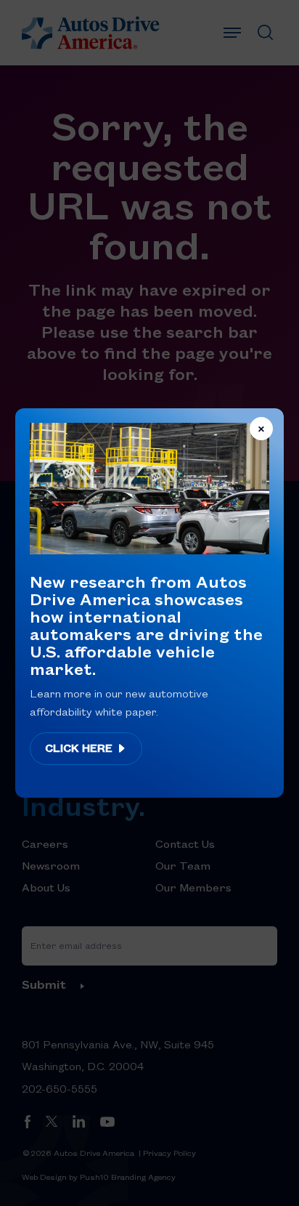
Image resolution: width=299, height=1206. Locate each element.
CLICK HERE (80, 747)
